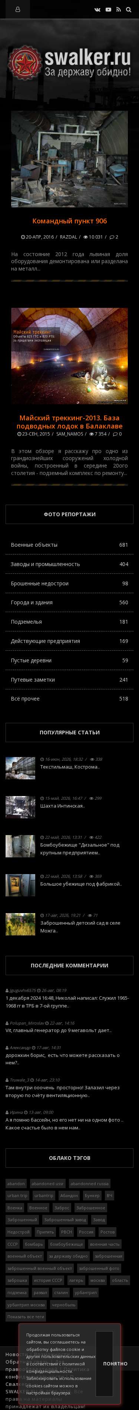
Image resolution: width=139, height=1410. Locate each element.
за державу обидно (68, 1256)
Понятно (108, 1364)
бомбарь (34, 1244)
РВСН (66, 1232)
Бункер (92, 1195)
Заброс (61, 1207)
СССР (12, 1244)
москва (97, 1280)
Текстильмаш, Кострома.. (70, 766)
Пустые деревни (69, 660)
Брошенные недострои (69, 583)
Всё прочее (69, 698)
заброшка (17, 1280)
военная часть (105, 1244)
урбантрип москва (26, 1304)
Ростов (107, 1232)
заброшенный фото (99, 1268)
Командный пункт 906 (69, 220)
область (120, 1280)
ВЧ (109, 1195)
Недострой (18, 1232)
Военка (14, 1207)
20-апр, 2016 (39, 237)
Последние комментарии (69, 965)
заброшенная (108, 1256)
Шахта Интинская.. (62, 805)
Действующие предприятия (69, 640)
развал (40, 1292)
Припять (45, 1232)
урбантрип (86, 1292)
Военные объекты (69, 544)
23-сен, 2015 (35, 434)
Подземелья (69, 621)
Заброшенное (90, 1207)
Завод (99, 1219)
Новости (17, 1354)
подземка (17, 1292)
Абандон (69, 1195)
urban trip (17, 1195)
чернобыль (64, 1304)
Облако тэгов (69, 1157)
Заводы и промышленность (69, 563)
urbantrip (43, 1195)
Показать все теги (25, 1316)
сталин (61, 1292)
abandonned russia (90, 1183)
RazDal (68, 237)
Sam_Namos (69, 434)
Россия (86, 1232)
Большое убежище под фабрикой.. (81, 883)
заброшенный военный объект (39, 1268)
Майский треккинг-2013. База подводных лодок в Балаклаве (70, 421)
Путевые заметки (69, 679)
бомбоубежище (66, 1244)
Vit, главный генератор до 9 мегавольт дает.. (59, 1030)
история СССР (48, 1280)
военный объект (24, 1256)
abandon (16, 1183)
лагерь (76, 1280)
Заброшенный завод (65, 1219)
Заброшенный (22, 1219)
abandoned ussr (48, 1183)
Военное (38, 1207)
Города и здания (69, 602)
